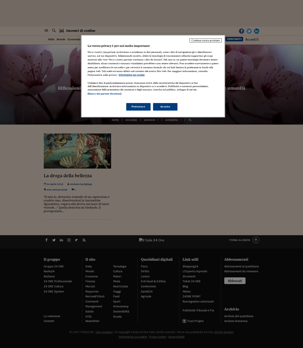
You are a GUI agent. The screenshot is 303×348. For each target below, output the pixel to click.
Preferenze (138, 106)
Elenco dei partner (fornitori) (105, 93)
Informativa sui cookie (132, 75)
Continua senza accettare (205, 40)
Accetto (165, 106)
